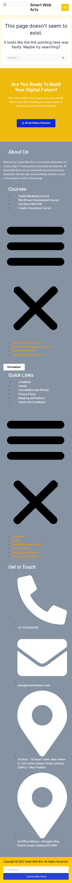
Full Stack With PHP (30, 204)
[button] (35, 277)
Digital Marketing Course (33, 196)
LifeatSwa (24, 382)
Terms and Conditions (32, 402)
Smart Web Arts (40, 7)
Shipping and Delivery (31, 398)
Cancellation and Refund (33, 390)
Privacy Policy (27, 394)
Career (22, 386)
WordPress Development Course (38, 200)
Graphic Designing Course (34, 208)
